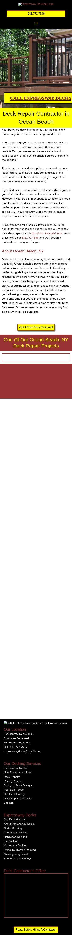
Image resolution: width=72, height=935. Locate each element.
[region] (36, 55)
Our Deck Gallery (14, 794)
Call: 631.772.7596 (15, 747)
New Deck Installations (17, 772)
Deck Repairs (12, 776)
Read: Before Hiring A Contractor (36, 929)
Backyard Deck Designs (18, 785)
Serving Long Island (16, 854)
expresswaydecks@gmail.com (22, 751)
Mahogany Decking (15, 845)
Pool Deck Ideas (14, 789)
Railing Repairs (13, 781)
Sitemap (9, 802)
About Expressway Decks (19, 823)
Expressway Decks (15, 768)
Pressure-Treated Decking (20, 849)
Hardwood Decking (15, 836)
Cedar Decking (13, 828)
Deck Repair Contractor (18, 798)
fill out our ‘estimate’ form (47, 233)
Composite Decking (15, 832)
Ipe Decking (11, 841)
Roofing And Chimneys (17, 858)
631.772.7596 (30, 237)
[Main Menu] (35, 24)
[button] (36, 13)
